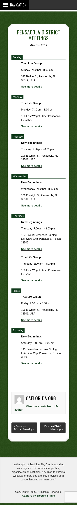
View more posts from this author (36, 407)
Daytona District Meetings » (53, 428)
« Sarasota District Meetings (24, 428)
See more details (31, 86)
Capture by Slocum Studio (38, 495)
